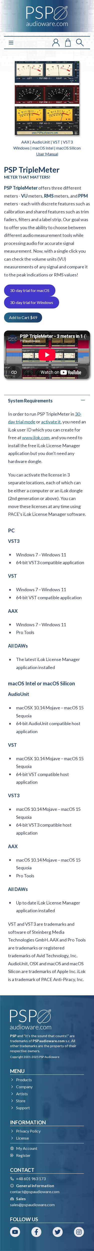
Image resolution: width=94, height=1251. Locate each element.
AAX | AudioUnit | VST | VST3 (47, 141)
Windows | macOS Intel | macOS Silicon (47, 147)
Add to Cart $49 (23, 317)
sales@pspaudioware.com (32, 1204)
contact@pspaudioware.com (34, 1191)
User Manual (47, 153)
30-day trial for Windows (31, 302)
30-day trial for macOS (29, 290)
